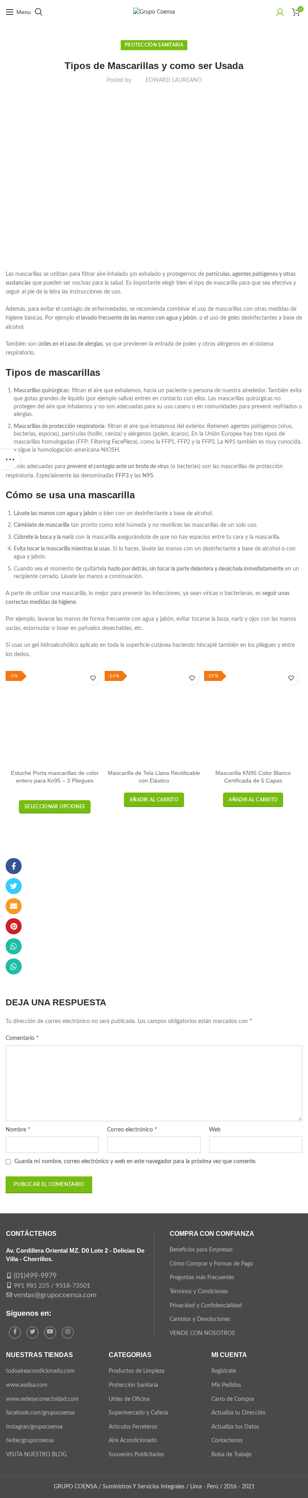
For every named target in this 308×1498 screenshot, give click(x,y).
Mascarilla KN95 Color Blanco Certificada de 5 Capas (253, 776)
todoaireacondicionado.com (40, 1371)
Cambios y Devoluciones (200, 1319)
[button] (154, 800)
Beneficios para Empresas (201, 1250)
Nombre (18, 1129)
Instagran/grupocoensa (34, 1427)
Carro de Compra (232, 1399)
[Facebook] (14, 866)
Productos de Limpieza (136, 1371)
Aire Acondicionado (133, 1440)
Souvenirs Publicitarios (136, 1454)
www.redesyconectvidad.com (42, 1399)
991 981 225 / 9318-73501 (52, 1285)
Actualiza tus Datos (235, 1427)
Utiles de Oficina (129, 1399)
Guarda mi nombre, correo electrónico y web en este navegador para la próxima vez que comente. (135, 1161)
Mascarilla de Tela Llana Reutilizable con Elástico (154, 776)
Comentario (22, 1038)
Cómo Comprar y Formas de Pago (211, 1264)
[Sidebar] (10, 459)
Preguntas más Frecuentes (202, 1277)
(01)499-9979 (35, 1276)
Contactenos (227, 1440)
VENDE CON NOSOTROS (202, 1333)
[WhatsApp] (14, 946)
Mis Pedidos (226, 1385)
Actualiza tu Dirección (238, 1413)
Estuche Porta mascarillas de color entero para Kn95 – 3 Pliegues (55, 776)
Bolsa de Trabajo (231, 1454)
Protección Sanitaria (154, 45)
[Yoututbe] (50, 1333)
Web (215, 1130)
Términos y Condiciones (199, 1291)
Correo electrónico (132, 1129)
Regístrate (223, 1371)
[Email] (14, 906)
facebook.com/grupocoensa (40, 1413)
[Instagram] (68, 1333)
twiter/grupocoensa (30, 1440)
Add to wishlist (93, 678)
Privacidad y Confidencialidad (206, 1305)
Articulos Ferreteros (133, 1427)
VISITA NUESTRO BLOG (36, 1454)
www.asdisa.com (26, 1385)
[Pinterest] (14, 926)
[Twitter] (14, 886)
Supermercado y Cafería (138, 1413)
